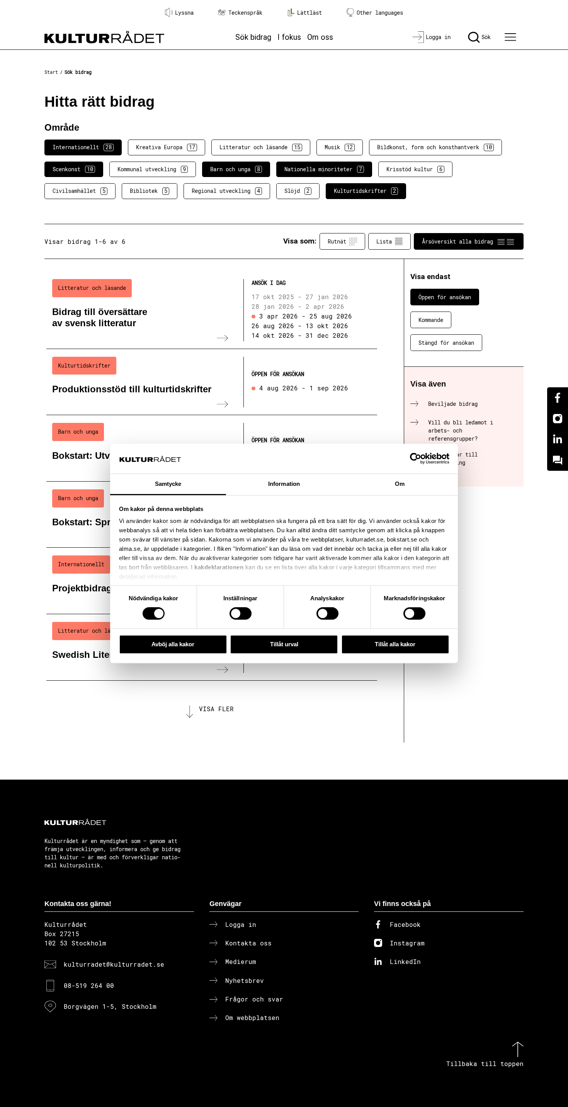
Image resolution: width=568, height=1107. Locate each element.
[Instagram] (557, 418)
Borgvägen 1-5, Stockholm (110, 1006)
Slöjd (297, 190)
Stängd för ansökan (446, 342)
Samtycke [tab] (168, 483)
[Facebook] (557, 397)
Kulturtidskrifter (365, 190)
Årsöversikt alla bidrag (457, 241)
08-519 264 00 (89, 985)
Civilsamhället (79, 190)
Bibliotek (148, 190)
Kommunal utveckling (151, 169)
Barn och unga (235, 169)
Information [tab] (284, 483)
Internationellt (82, 147)
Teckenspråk (245, 12)
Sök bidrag (253, 37)
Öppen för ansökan (444, 297)
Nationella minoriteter (323, 169)
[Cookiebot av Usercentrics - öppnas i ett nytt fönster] (415, 459)
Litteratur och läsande (259, 147)
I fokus (289, 37)
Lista (384, 241)
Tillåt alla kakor (395, 644)
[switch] (241, 613)
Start (51, 72)
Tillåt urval (284, 644)
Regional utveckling (226, 190)
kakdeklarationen (218, 567)
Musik (339, 147)
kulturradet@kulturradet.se (114, 964)
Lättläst (309, 12)
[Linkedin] (557, 439)
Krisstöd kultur (414, 169)
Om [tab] (400, 483)
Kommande (430, 320)
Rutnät (337, 241)
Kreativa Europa (165, 147)
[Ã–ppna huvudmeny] (511, 37)
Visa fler (216, 709)
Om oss (320, 37)
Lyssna (184, 12)
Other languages (380, 12)
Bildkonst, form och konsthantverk (434, 147)
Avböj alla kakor (172, 644)
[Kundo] (557, 460)
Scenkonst (73, 169)
